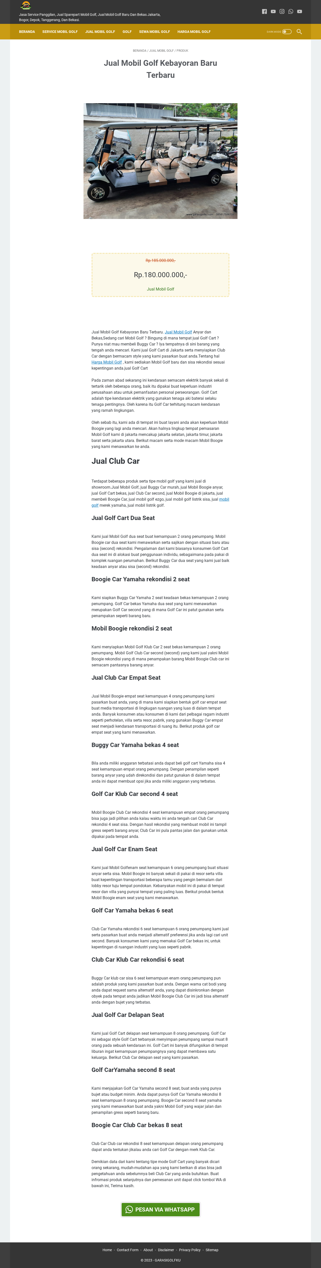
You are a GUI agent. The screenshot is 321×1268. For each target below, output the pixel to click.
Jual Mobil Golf (100, 32)
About (148, 1250)
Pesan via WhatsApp (165, 1209)
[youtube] (273, 12)
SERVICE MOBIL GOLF (60, 32)
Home (107, 1250)
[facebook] (264, 12)
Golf (127, 32)
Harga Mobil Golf (194, 32)
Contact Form (127, 1250)
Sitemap (212, 1250)
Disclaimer (166, 1250)
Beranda (27, 32)
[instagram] (282, 12)
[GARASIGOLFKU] (29, 5)
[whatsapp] (290, 12)
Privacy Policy (190, 1250)
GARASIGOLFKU (168, 1260)
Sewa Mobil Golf (154, 32)
